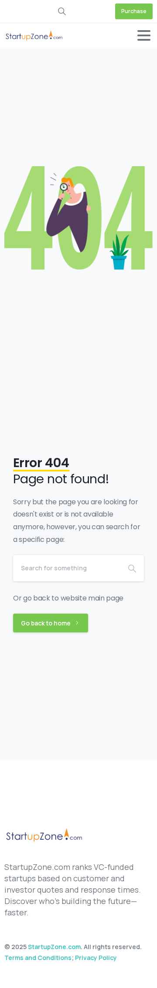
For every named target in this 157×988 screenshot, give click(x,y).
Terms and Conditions (38, 957)
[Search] (132, 568)
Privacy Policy (96, 957)
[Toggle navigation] (144, 35)
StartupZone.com (54, 947)
